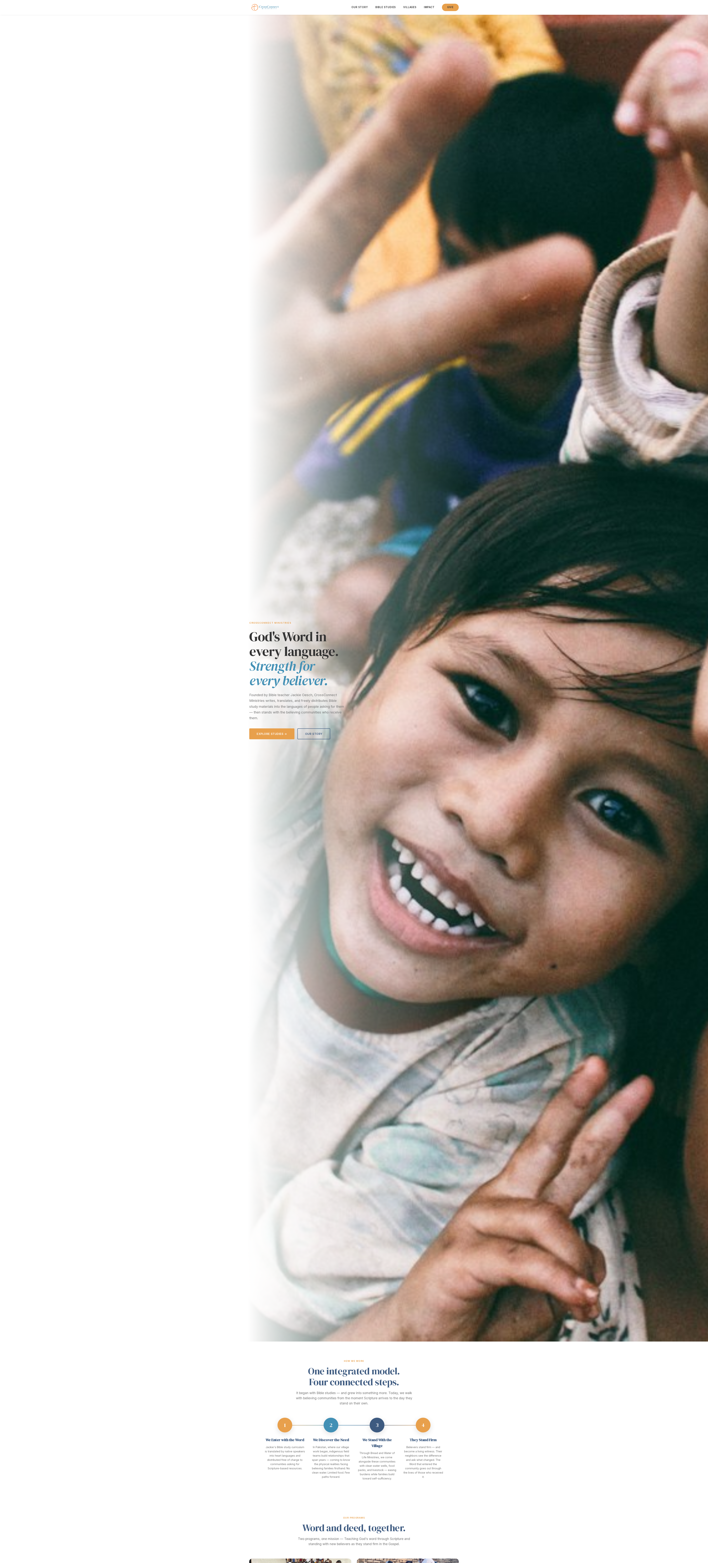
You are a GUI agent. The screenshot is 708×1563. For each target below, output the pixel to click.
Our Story (359, 7)
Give (450, 7)
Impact (429, 7)
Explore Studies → (272, 733)
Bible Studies (385, 7)
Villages (410, 7)
